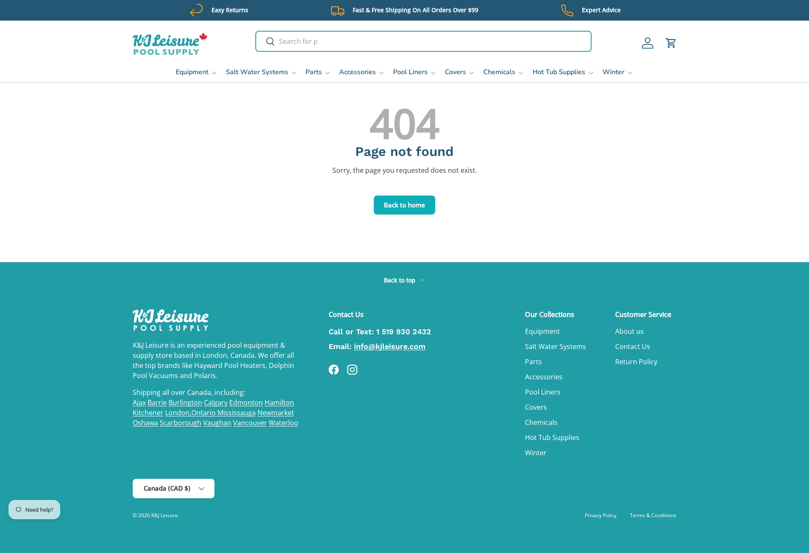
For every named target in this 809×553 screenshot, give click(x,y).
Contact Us (632, 346)
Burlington (185, 402)
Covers (455, 72)
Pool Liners (410, 72)
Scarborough (180, 422)
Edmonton (246, 402)
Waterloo (283, 422)
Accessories (357, 72)
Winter (613, 72)
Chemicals (499, 72)
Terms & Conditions (653, 515)
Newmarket (275, 412)
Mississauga (236, 412)
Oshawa (145, 422)
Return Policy (636, 361)
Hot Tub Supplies (559, 72)
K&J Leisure (164, 515)
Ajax (139, 402)
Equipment (192, 72)
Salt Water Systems (257, 72)
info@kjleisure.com (390, 346)
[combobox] (423, 41)
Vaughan (217, 422)
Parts (313, 72)
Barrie (157, 402)
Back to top (400, 280)
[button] (671, 43)
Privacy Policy (600, 515)
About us (629, 331)
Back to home (404, 205)
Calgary (216, 402)
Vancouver (250, 422)
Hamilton (279, 402)
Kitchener (148, 412)
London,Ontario (191, 412)
